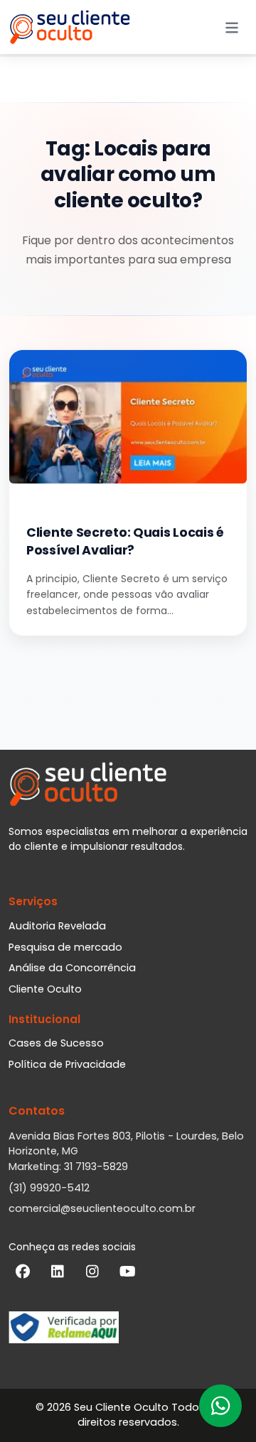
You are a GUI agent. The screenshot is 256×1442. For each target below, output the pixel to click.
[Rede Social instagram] (92, 1274)
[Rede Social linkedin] (57, 1274)
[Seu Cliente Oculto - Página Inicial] (70, 27)
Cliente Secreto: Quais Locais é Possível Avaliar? (125, 541)
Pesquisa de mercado (65, 947)
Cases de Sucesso (56, 1043)
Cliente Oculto (45, 989)
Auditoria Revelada (57, 926)
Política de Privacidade (67, 1064)
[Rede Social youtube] (127, 1274)
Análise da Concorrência (72, 968)
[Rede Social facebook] (23, 1274)
